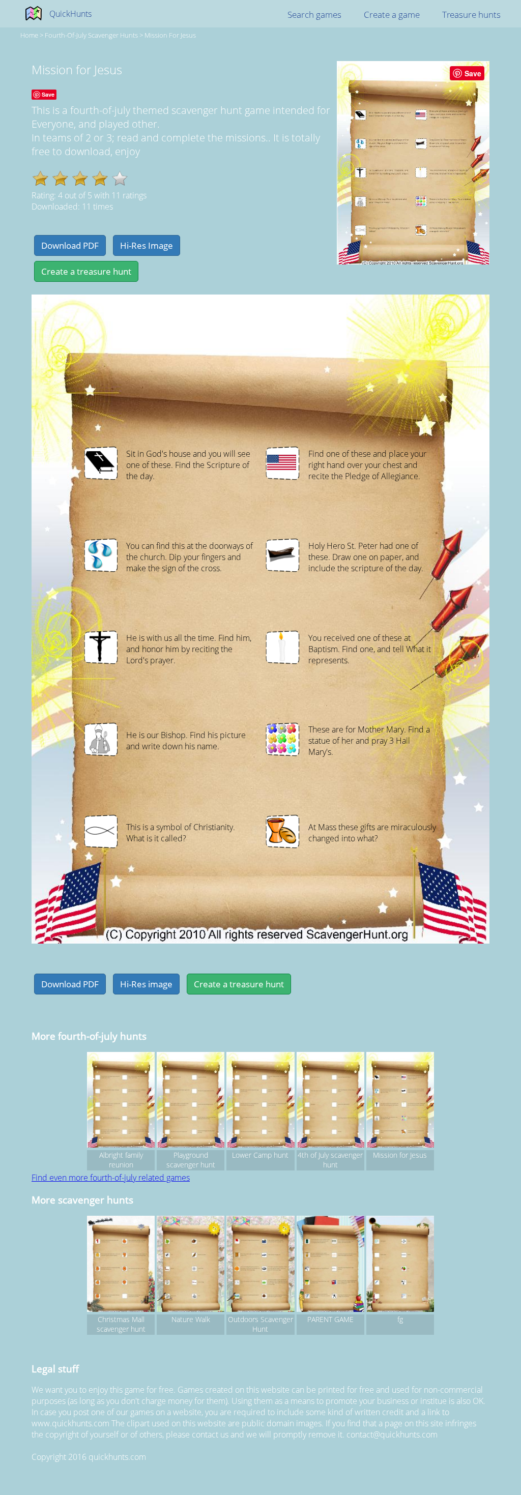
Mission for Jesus (170, 35)
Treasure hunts (471, 14)
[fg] (400, 1265)
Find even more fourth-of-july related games (111, 1177)
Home (29, 35)
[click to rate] (120, 178)
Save (473, 73)
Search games (314, 14)
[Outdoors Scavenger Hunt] (260, 1265)
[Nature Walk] (190, 1265)
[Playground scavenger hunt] (190, 1101)
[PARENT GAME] (330, 1265)
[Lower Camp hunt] (260, 1101)
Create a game (392, 14)
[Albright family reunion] (121, 1101)
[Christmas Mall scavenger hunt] (121, 1265)
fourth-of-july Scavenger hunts (91, 35)
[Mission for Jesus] (400, 1101)
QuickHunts (70, 13)
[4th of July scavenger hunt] (330, 1101)
